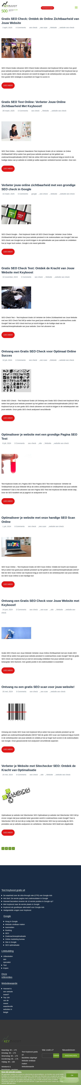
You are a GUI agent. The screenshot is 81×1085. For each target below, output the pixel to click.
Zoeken (56, 1055)
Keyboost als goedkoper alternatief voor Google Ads (23, 907)
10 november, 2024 (10, 277)
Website (53, 28)
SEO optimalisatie (12, 945)
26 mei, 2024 (7, 692)
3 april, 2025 (7, 28)
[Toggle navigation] (76, 7)
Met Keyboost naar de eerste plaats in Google (21, 904)
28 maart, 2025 (8, 111)
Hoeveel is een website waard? (8, 992)
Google (7, 916)
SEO (7, 933)
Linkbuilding (7, 951)
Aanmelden (9, 927)
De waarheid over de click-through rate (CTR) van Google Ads (27, 895)
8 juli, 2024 (7, 443)
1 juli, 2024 (7, 526)
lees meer (8, 85)
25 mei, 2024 (7, 775)
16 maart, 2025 (8, 194)
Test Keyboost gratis (47, 8)
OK (72, 1075)
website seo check (67, 28)
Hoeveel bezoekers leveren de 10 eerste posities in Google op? (28, 901)
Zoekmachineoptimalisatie (15, 936)
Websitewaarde (9, 983)
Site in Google (10, 942)
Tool (5, 965)
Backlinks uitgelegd (29, 1058)
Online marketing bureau (15, 939)
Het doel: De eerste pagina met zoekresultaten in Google (25, 898)
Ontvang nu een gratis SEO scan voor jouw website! (37, 686)
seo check (33, 28)
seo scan (43, 28)
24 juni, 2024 (7, 610)
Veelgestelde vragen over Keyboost (17, 910)
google (34, 194)
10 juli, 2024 (7, 360)
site (40, 443)
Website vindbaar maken (15, 924)
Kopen (5, 968)
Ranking (8, 930)
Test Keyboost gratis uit (13, 890)
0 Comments (21, 28)
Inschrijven (71, 1056)
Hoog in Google (11, 921)
